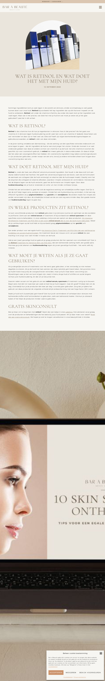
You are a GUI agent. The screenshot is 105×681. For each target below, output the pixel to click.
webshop (68, 312)
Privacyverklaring (80, 677)
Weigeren (71, 673)
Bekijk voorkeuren (90, 673)
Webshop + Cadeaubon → (52, 1)
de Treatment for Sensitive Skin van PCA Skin (29, 243)
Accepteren (56, 673)
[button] (101, 653)
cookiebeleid (53, 666)
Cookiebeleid (68, 677)
